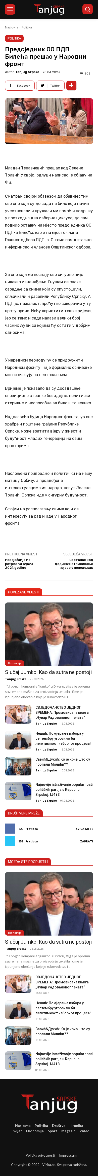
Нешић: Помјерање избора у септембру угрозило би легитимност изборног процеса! (63, 738)
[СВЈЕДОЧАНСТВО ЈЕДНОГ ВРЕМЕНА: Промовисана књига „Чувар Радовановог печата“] (18, 714)
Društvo (59, 1125)
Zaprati (86, 841)
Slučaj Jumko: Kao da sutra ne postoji (48, 672)
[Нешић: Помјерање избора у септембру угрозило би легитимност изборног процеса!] (18, 740)
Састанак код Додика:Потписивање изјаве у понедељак (74, 563)
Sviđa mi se (84, 829)
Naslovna (11, 27)
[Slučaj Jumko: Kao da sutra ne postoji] (49, 634)
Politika (27, 27)
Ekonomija (14, 663)
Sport (52, 1131)
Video (84, 1131)
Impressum (68, 1155)
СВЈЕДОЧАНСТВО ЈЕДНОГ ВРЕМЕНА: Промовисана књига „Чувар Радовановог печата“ (62, 712)
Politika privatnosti (40, 1155)
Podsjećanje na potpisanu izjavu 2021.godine (19, 563)
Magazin (68, 1131)
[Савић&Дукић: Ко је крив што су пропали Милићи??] (18, 766)
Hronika (76, 1125)
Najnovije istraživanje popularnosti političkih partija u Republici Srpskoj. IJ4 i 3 (64, 789)
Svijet (17, 1131)
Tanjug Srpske (27, 72)
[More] (71, 86)
